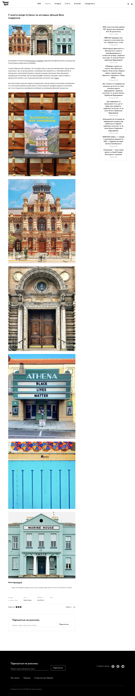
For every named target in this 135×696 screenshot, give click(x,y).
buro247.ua (40, 600)
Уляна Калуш (28, 600)
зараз (56, 78)
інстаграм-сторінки (35, 61)
